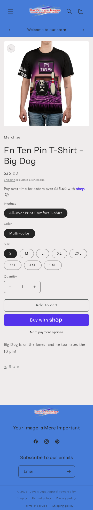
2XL (78, 254)
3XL (12, 265)
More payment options (46, 332)
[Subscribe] (69, 471)
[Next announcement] (83, 30)
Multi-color (19, 233)
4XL (32, 265)
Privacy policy (66, 498)
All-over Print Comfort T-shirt (35, 213)
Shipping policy (63, 505)
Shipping (9, 180)
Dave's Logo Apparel (43, 491)
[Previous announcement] (9, 30)
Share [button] (14, 367)
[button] (10, 11)
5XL (52, 265)
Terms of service (36, 505)
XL (59, 254)
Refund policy (41, 498)
